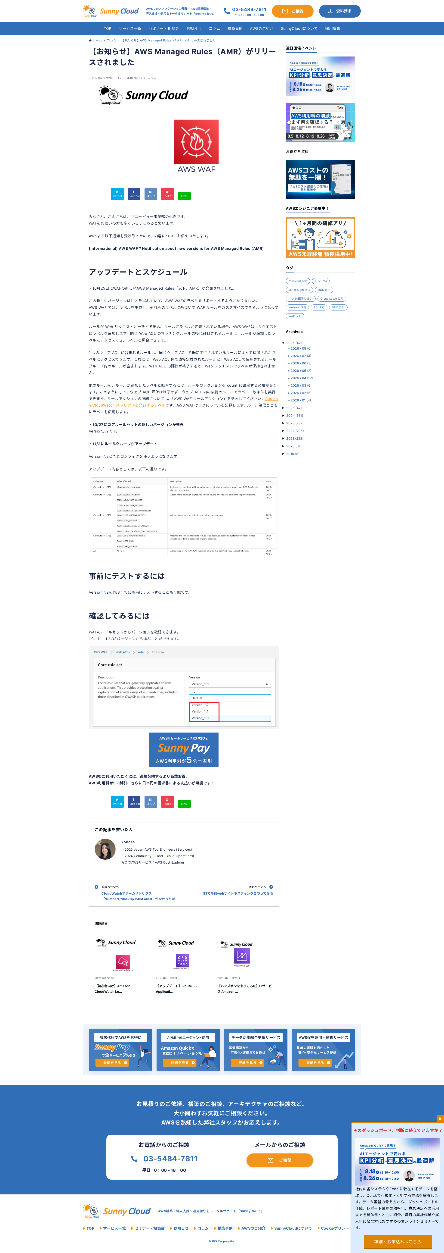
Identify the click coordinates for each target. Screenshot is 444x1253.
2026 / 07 (301, 356)
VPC (338, 307)
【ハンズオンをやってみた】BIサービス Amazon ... (244, 988)
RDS (324, 289)
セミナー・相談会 (164, 28)
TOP (107, 28)
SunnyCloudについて (299, 28)
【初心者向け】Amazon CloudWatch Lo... (112, 988)
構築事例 (235, 28)
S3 (319, 307)
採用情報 (332, 28)
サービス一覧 (130, 28)
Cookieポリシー (335, 1228)
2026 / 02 (301, 393)
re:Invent (298, 281)
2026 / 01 (301, 400)
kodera (128, 842)
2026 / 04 (302, 378)
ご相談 (285, 1160)
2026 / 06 (301, 363)
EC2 (321, 281)
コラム (214, 28)
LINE (184, 196)
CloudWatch (332, 298)
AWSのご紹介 (261, 28)
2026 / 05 (301, 371)
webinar (297, 307)
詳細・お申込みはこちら (397, 1241)
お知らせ (193, 28)
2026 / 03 (301, 385)
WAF (295, 316)
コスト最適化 (301, 298)
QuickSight (299, 289)
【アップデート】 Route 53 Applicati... (176, 988)
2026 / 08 (301, 348)
